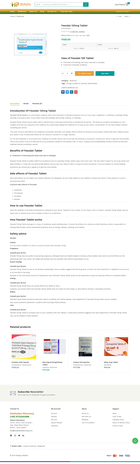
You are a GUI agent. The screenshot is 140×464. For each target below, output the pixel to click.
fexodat (84, 83)
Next (126, 16)
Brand (26, 103)
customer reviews (77, 32)
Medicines (22, 11)
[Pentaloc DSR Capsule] (24, 346)
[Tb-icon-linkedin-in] (23, 436)
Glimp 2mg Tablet (111, 362)
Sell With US (86, 416)
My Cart (54, 420)
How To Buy (117, 416)
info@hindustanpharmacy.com (21, 431)
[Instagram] (15, 436)
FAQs (114, 413)
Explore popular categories (28, 446)
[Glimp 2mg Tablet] (116, 346)
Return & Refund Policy (121, 423)
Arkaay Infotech (22, 455)
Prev (120, 16)
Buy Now (105, 73)
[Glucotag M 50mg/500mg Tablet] (54, 346)
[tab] (17, 103)
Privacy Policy (118, 426)
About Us (33, 11)
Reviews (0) (37, 103)
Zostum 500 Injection (81, 362)
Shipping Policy (118, 420)
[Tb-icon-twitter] (19, 436)
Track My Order (66, 11)
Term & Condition (88, 423)
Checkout (54, 426)
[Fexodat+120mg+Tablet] (67, 92)
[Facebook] (11, 436)
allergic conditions (73, 83)
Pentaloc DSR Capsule (20, 362)
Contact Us (52, 11)
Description (14, 103)
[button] (38, 4)
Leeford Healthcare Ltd (69, 87)
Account (54, 413)
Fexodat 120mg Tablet (42, 110)
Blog (42, 11)
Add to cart (86, 73)
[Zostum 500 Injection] (85, 346)
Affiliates (85, 420)
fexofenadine (92, 83)
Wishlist (54, 416)
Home (12, 11)
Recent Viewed (56, 423)
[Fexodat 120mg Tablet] (63, 92)
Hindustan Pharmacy (22, 413)
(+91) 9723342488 (19, 416)
